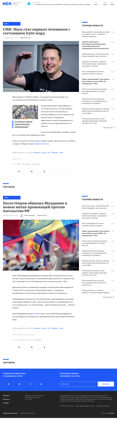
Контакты (6, 399)
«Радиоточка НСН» (41, 144)
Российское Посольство (25, 340)
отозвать (36, 314)
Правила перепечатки (10, 413)
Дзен (44, 153)
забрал (37, 141)
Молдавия (38, 340)
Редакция (6, 395)
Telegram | (55, 153)
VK (49, 153)
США (18, 164)
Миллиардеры (26, 164)
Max (61, 153)
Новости (37, 153)
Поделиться (24, 38)
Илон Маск (36, 164)
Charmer (111, 413)
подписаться (106, 384)
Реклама (6, 403)
